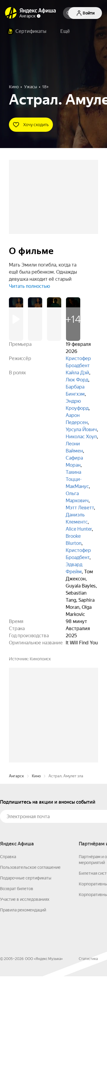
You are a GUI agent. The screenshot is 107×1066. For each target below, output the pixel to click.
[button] (65, 31)
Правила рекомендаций (23, 999)
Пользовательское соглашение (30, 957)
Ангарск (16, 865)
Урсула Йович (81, 429)
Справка (8, 946)
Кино (36, 865)
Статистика (88, 1048)
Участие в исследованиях (24, 989)
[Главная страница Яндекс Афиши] (11, 13)
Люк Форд (77, 380)
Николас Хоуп (81, 436)
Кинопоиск (40, 658)
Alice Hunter (79, 529)
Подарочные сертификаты (25, 967)
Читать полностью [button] (29, 286)
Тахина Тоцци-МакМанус (77, 479)
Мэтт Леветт (80, 507)
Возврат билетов (16, 978)
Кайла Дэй (77, 372)
